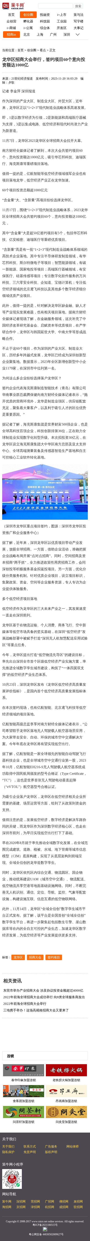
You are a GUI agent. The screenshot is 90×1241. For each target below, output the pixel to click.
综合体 (45, 28)
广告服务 (51, 1146)
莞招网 (35, 1201)
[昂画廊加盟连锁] (66, 1091)
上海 (40, 34)
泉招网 (78, 1201)
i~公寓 (28, 28)
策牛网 (6, 1201)
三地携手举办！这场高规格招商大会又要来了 (36, 1010)
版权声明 (51, 1152)
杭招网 (49, 1207)
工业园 (62, 21)
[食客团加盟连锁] (23, 1091)
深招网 (21, 1201)
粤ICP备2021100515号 (45, 1224)
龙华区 (18, 957)
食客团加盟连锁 (23, 1101)
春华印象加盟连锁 (23, 1080)
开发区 (62, 28)
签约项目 (54, 957)
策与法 (78, 14)
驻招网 (78, 1207)
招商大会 (35, 957)
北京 (26, 34)
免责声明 (30, 1152)
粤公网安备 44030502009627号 (46, 1234)
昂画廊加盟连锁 (66, 1101)
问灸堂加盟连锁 (66, 1122)
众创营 (11, 21)
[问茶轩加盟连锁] (23, 1111)
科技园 (45, 21)
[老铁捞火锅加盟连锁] (66, 1070)
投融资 (45, 14)
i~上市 (61, 14)
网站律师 (72, 1146)
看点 (43, 50)
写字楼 (78, 21)
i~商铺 (11, 28)
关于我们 (8, 1146)
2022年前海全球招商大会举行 (24, 1003)
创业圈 (28, 14)
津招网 (35, 1207)
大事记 (78, 28)
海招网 (6, 1207)
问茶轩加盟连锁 (23, 1122)
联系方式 (30, 1146)
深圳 (67, 34)
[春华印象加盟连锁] (23, 1070)
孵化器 (28, 21)
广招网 (49, 1201)
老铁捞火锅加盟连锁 (66, 1080)
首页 (11, 14)
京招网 (21, 1207)
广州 (53, 34)
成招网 (63, 1207)
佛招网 (63, 1201)
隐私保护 (8, 1152)
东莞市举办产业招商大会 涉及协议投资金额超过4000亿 (43, 990)
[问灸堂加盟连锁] (66, 1111)
